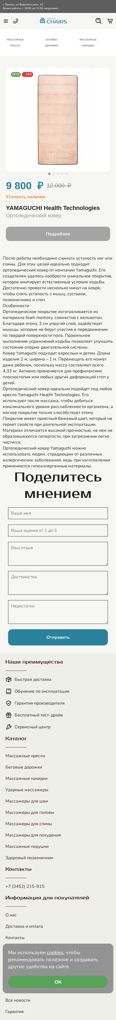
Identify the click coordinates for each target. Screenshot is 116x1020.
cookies (55, 952)
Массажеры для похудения (33, 835)
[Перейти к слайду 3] (58, 174)
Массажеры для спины (28, 824)
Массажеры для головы (29, 812)
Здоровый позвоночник (29, 858)
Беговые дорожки (23, 767)
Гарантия (14, 1012)
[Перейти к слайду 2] (54, 174)
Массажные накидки (26, 778)
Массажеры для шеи (26, 801)
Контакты (15, 938)
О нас (11, 915)
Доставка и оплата (24, 926)
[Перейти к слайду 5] (67, 174)
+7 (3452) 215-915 (25, 886)
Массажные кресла (25, 756)
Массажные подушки (27, 846)
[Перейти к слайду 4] (62, 174)
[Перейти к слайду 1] (49, 174)
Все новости (17, 1000)
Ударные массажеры (26, 790)
